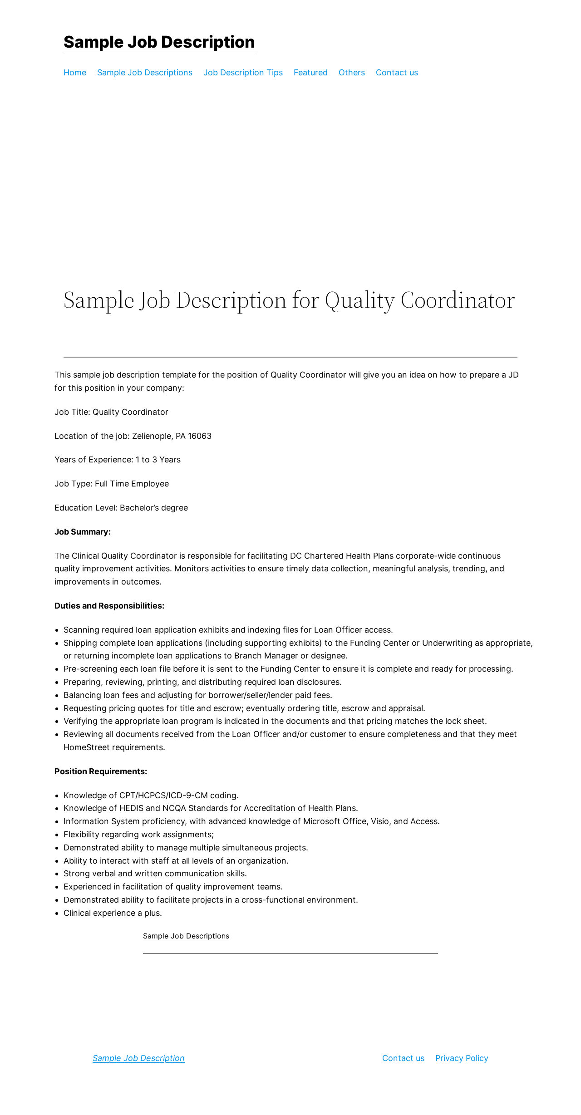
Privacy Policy (461, 1058)
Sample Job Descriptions (186, 935)
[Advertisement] (290, 211)
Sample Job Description (159, 42)
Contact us (403, 1058)
